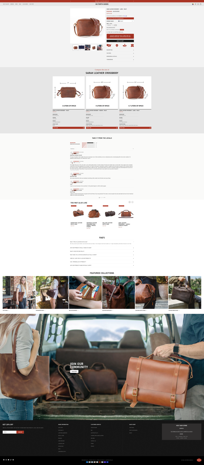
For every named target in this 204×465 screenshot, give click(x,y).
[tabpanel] (78, 216)
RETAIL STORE (61, 435)
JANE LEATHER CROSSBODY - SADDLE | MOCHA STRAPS (124, 224)
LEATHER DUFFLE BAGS (140, 310)
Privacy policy (92, 460)
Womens (12, 4)
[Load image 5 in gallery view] (100, 47)
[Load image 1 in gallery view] (75, 47)
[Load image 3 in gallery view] (87, 47)
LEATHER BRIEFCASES (173, 310)
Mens (16, 4)
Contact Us (93, 440)
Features (109, 53)
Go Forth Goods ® (189, 460)
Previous (130, 202)
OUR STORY (31, 4)
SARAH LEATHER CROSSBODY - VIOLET (61, 110)
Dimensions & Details (112, 56)
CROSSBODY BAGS (40, 310)
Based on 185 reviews (75, 143)
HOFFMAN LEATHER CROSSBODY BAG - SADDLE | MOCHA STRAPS (92, 224)
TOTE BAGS (5, 310)
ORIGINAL (109, 25)
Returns (93, 438)
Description (109, 50)
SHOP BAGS (131, 427)
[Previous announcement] (70, 1)
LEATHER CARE (61, 443)
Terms (92, 443)
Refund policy (85, 460)
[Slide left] (71, 47)
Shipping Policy (94, 432)
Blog (59, 448)
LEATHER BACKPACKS (107, 310)
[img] (76, 152)
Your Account (94, 427)
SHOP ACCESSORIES (133, 430)
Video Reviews (61, 440)
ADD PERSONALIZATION (111, 27)
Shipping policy (109, 460)
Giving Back (60, 446)
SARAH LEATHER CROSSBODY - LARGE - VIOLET (129, 110)
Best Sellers (6, 4)
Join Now (74, 371)
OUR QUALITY (61, 430)
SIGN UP (20, 432)
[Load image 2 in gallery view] (81, 47)
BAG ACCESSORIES (73, 310)
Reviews (60, 438)
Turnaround (110, 59)
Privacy (92, 446)
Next (132, 202)
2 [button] (100, 197)
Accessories (25, 4)
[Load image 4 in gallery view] (93, 47)
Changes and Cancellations (97, 435)
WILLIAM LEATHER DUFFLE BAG (107, 223)
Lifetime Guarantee (62, 432)
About (130, 432)
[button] (193, 4)
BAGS (20, 4)
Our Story (60, 427)
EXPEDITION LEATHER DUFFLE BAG (76, 223)
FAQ (91, 430)
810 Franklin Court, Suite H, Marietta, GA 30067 (181, 431)
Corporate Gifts (62, 451)
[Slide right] (104, 47)
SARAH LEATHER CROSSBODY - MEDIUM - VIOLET (96, 110)
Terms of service (101, 460)
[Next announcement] (133, 1)
